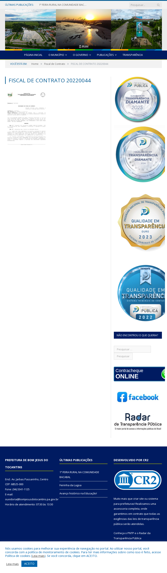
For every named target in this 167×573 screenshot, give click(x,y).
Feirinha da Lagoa (50, 5)
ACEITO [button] (29, 563)
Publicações (105, 55)
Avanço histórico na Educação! (78, 493)
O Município (56, 55)
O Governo (80, 55)
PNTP (130, 533)
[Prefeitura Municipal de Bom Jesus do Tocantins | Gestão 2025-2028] (83, 29)
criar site (138, 498)
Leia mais (38, 556)
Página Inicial (33, 55)
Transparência (133, 55)
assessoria (120, 508)
